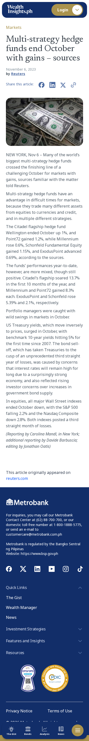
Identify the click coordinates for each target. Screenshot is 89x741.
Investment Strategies (25, 629)
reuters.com (17, 478)
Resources (15, 652)
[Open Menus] (78, 730)
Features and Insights (25, 641)
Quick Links (16, 587)
